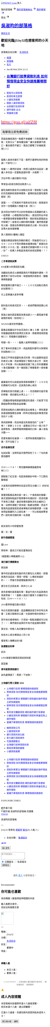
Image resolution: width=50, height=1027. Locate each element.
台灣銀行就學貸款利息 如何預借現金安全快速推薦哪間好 (27, 81)
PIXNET (13, 982)
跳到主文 (5, 33)
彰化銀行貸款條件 (15, 738)
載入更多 (5, 848)
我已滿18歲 (6, 1021)
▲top (3, 842)
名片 (9, 64)
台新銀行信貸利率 (15, 106)
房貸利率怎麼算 (14, 96)
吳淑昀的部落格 (16, 25)
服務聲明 (30, 985)
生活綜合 (23, 52)
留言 (25, 830)
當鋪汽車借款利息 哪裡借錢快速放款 (25, 722)
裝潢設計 (22, 838)
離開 (16, 1021)
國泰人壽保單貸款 (15, 103)
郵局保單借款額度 (15, 748)
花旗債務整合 (13, 741)
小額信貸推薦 (13, 100)
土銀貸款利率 (13, 731)
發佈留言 (5, 865)
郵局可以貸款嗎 (14, 93)
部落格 (10, 61)
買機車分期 (12, 113)
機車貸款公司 (13, 728)
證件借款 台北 (14, 110)
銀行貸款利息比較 (15, 734)
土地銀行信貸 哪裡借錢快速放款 (22, 688)
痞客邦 (19, 830)
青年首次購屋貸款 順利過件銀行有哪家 (26, 712)
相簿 (9, 58)
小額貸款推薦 (13, 751)
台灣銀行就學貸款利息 (18, 745)
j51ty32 (4, 814)
